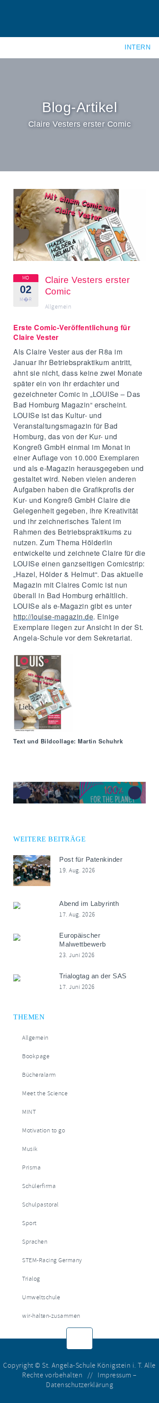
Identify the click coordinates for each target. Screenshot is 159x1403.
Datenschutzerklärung (79, 1384)
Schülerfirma (39, 1186)
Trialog (31, 1278)
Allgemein (58, 307)
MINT (29, 1112)
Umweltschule (41, 1297)
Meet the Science (45, 1093)
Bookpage (35, 1056)
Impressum (115, 1375)
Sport (29, 1223)
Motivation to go (43, 1130)
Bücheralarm (39, 1075)
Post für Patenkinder (90, 859)
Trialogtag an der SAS (93, 976)
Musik (30, 1149)
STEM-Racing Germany (52, 1260)
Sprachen (34, 1241)
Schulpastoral (40, 1204)
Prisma (31, 1167)
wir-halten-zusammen (51, 1316)
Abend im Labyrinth (89, 903)
